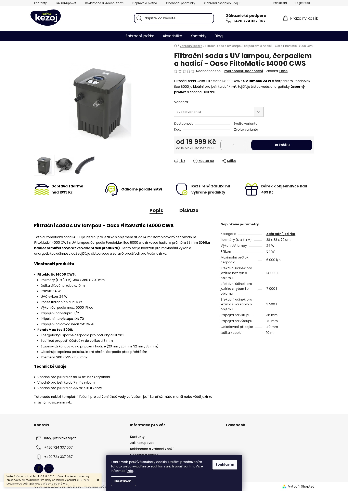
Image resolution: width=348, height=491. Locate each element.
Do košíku (282, 145)
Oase (283, 71)
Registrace (302, 3)
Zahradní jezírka (280, 233)
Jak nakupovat (66, 3)
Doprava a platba (144, 3)
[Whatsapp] (49, 468)
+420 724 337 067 (249, 21)
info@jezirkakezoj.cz (60, 438)
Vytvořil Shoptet (301, 486)
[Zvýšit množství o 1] (244, 145)
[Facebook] (38, 468)
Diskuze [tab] (188, 210)
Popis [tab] (156, 210)
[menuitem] (139, 36)
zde (130, 470)
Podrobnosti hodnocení (243, 71)
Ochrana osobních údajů (222, 3)
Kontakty (40, 3)
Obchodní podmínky (180, 3)
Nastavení (123, 481)
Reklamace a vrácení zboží (104, 3)
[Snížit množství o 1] (224, 145)
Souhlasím (225, 464)
